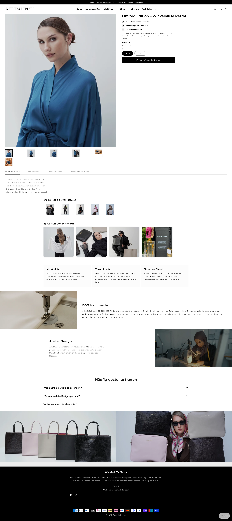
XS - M (128, 53)
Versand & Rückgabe (80, 171)
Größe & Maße (55, 171)
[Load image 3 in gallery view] (54, 153)
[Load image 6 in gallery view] (9, 162)
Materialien (33, 171)
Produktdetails (12, 171)
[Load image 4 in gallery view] (76, 153)
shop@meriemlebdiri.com (117, 490)
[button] (110, 9)
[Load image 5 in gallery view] (98, 153)
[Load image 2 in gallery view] (31, 153)
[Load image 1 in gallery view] (9, 153)
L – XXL (140, 53)
